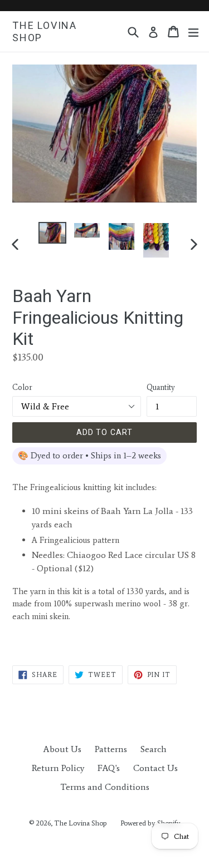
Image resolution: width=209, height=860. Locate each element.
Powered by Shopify (150, 823)
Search (153, 749)
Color (22, 387)
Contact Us (155, 768)
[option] (52, 232)
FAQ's (109, 768)
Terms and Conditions (104, 787)
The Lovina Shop (44, 31)
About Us (62, 749)
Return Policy (58, 768)
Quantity (161, 387)
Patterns (111, 749)
